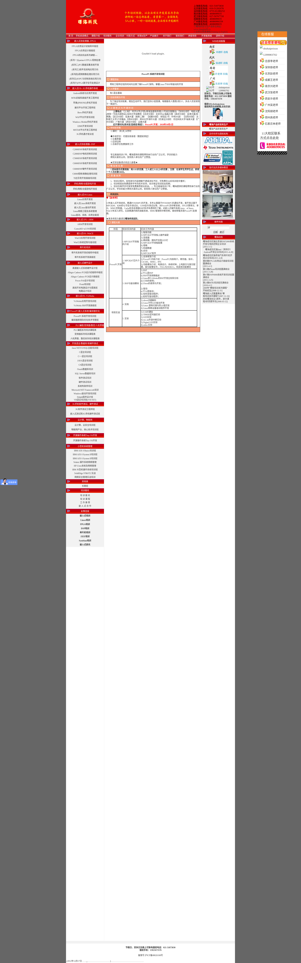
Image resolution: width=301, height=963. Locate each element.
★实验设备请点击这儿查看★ (124, 162)
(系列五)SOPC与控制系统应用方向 (85, 79)
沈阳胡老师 (271, 111)
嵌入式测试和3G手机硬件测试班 (85, 414)
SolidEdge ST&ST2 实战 (85, 473)
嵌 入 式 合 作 (85, 506)
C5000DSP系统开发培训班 (85, 158)
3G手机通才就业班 (85, 134)
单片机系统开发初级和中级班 (85, 252)
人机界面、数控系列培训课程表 (85, 338)
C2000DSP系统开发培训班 (85, 149)
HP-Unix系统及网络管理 (85, 466)
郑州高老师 (271, 117)
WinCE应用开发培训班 (85, 238)
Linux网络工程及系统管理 (85, 211)
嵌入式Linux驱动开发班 (85, 207)
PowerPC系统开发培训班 (85, 316)
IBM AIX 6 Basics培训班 (85, 450)
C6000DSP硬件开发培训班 (85, 169)
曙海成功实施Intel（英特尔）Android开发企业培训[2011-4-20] (218, 250)
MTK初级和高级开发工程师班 (85, 98)
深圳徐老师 (271, 67)
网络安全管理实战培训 (85, 477)
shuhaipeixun (270, 48)
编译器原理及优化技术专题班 (85, 320)
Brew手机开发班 (85, 112)
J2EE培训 (85, 536)
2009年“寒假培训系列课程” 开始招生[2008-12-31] (215, 289)
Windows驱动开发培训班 (85, 393)
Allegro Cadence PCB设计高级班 (85, 276)
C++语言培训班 (85, 356)
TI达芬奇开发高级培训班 (85, 178)
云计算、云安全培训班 (85, 425)
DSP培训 (85, 528)
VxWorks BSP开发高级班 (85, 305)
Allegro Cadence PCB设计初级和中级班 (85, 272)
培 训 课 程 (85, 499)
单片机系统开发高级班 (85, 257)
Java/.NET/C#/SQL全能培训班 (85, 348)
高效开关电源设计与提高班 (85, 288)
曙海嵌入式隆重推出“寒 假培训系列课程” (214, 294)
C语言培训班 (85, 352)
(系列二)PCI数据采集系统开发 (85, 65)
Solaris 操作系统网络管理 (85, 462)
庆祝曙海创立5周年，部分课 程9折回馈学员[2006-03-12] (216, 300)
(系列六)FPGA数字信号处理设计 (85, 83)
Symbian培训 (85, 540)
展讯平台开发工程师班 (85, 107)
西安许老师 (271, 98)
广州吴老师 (271, 105)
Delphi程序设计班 (85, 397)
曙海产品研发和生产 (218, 129)
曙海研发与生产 (203, 26)
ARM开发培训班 (85, 224)
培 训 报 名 (85, 495)
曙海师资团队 (131, 219)
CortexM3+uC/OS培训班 (85, 229)
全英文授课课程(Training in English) (212, 32)
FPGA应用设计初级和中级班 (85, 46)
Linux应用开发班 (85, 199)
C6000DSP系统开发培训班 (85, 163)
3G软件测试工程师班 (85, 409)
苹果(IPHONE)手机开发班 (85, 103)
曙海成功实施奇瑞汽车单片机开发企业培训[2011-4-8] (217, 256)
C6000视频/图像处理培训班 (84, 174)
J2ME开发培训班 (85, 126)
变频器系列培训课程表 (85, 334)
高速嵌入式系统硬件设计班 (85, 268)
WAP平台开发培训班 (85, 117)
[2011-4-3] (207, 266)
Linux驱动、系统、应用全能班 (85, 215)
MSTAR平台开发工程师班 (85, 130)
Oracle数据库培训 (85, 369)
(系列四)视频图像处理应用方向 (85, 74)
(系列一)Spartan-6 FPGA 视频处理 (85, 60)
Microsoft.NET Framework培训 (85, 390)
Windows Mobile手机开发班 (85, 122)
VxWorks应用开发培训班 (85, 301)
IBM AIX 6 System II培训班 (85, 454)
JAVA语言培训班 (85, 361)
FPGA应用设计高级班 (85, 50)
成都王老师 (271, 79)
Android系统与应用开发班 (85, 93)
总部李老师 (271, 61)
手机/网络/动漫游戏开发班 (85, 189)
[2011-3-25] (208, 280)
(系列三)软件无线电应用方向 (85, 69)
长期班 (85, 486)
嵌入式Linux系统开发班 (85, 203)
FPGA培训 (85, 524)
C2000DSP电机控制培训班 (85, 154)
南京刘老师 (271, 86)
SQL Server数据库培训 (85, 373)
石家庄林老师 (273, 123)
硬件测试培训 (85, 382)
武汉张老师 (271, 92)
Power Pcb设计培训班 (85, 280)
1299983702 (270, 54)
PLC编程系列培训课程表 (85, 330)
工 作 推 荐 (85, 502)
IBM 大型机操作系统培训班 (85, 469)
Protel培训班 (85, 284)
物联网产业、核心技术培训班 (85, 429)
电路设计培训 (85, 291)
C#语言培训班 (85, 365)
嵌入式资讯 (85, 544)
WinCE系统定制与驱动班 (85, 242)
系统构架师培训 (85, 386)
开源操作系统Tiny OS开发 (85, 440)
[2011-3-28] (208, 272)
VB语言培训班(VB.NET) (85, 400)
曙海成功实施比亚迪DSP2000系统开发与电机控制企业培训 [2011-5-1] (218, 244)
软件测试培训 (85, 378)
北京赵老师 (271, 73)
